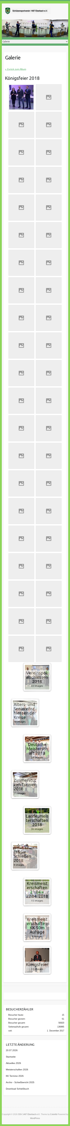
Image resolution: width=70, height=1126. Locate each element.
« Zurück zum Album (15, 69)
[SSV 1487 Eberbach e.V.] (28, 11)
